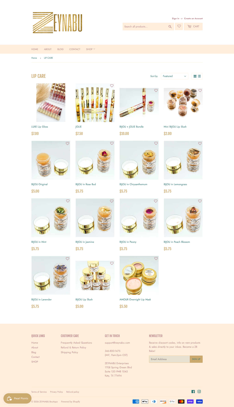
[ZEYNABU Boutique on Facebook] (193, 392)
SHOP (89, 49)
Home (34, 49)
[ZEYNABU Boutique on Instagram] (199, 392)
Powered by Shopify (70, 401)
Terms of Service (39, 391)
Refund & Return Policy (73, 347)
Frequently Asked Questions (76, 343)
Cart (195, 26)
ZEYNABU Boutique (48, 401)
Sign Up (196, 359)
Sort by (154, 76)
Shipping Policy (69, 352)
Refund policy (72, 391)
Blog (60, 49)
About (48, 49)
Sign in (175, 18)
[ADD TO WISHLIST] (62, 85)
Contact (74, 49)
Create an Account (193, 18)
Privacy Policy (56, 391)
